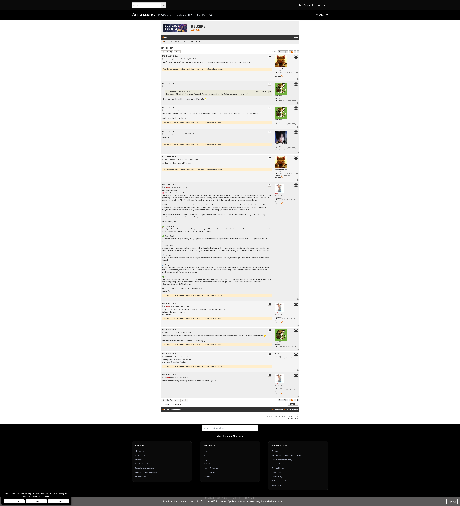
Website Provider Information (283, 481)
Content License (278, 468)
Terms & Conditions (279, 464)
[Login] (327, 15)
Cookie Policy (277, 477)
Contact (275, 451)
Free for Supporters (142, 464)
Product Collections (211, 468)
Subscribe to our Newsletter (230, 436)
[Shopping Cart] (313, 15)
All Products (139, 451)
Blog (205, 455)
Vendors (207, 477)
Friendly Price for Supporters (146, 472)
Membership (276, 485)
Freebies (138, 460)
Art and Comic (140, 477)
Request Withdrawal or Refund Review (286, 455)
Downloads (321, 5)
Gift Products (140, 455)
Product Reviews (210, 472)
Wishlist (320, 14)
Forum (206, 451)
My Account (306, 5)
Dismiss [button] (452, 501)
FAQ (205, 460)
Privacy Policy (277, 472)
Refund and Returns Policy (282, 460)
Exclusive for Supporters (144, 468)
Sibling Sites (208, 464)
